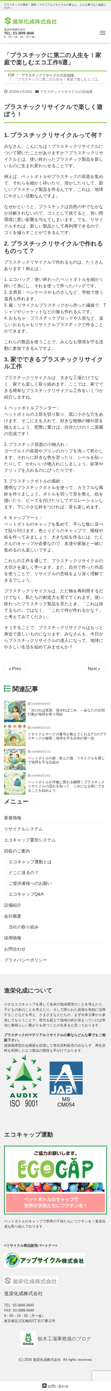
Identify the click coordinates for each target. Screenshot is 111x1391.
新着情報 (12, 818)
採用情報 (12, 938)
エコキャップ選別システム (30, 840)
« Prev (15, 668)
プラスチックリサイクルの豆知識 (66, 92)
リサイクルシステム (23, 829)
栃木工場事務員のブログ (63, 1338)
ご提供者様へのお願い (30, 883)
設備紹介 (12, 905)
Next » (94, 668)
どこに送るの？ (24, 872)
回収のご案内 (17, 851)
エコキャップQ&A (26, 894)
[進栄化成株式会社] (31, 20)
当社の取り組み (24, 927)
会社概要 (12, 916)
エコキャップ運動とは (30, 861)
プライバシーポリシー (25, 960)
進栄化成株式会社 (47, 1360)
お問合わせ (15, 949)
